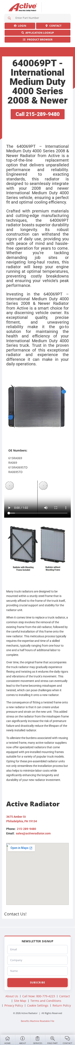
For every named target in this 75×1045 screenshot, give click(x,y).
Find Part (52, 1043)
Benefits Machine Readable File (37, 1020)
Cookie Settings (37, 1005)
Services (37, 1043)
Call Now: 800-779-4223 (38, 996)
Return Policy (61, 1005)
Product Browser (39, 39)
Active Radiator (23, 7)
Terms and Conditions (45, 1001)
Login (21, 25)
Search (9, 18)
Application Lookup (39, 33)
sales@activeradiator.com (33, 833)
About (22, 1043)
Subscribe (37, 982)
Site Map (20, 1001)
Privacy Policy (13, 1005)
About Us (11, 996)
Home (7, 1043)
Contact (67, 1043)
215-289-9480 (26, 829)
